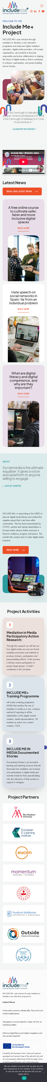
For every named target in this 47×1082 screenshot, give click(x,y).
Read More (23, 228)
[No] (43, 1072)
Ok (24, 1078)
